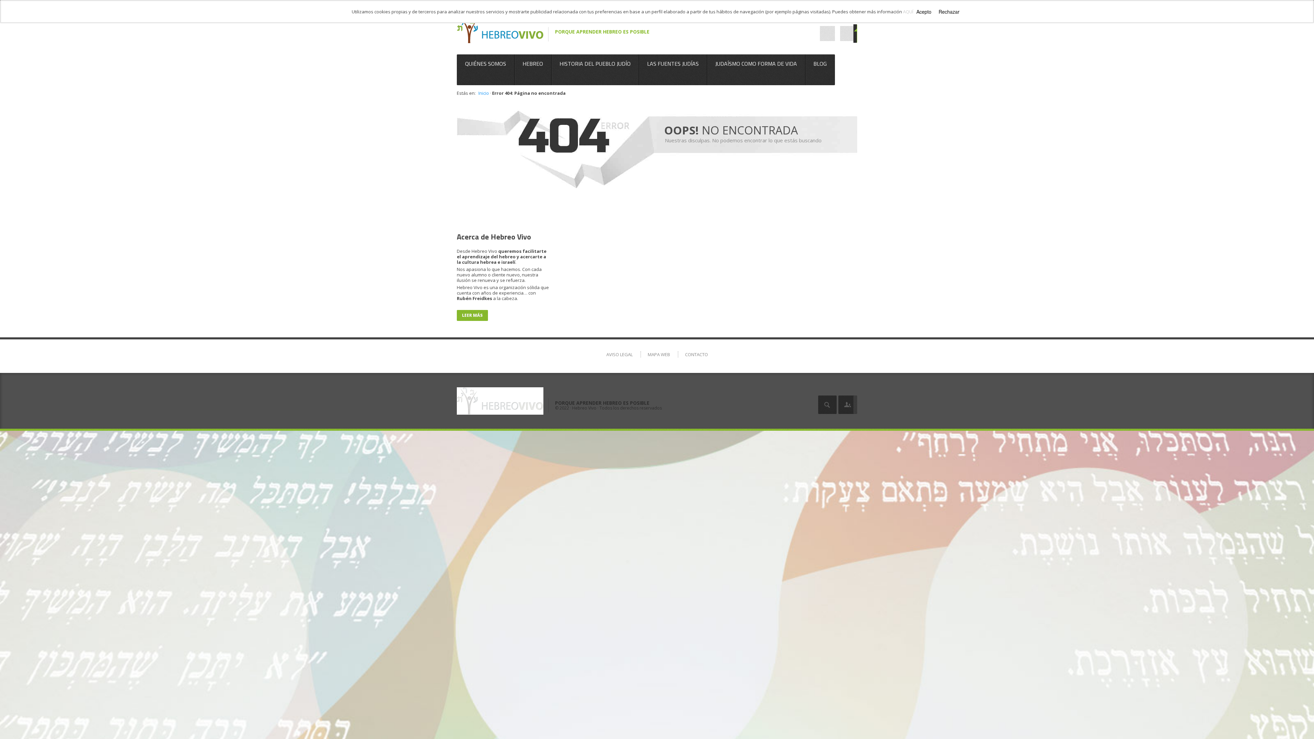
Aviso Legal (619, 354)
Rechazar (949, 11)
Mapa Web (659, 354)
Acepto (923, 11)
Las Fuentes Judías (673, 64)
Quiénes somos (485, 64)
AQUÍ (908, 12)
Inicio (483, 93)
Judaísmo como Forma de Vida (756, 64)
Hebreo (533, 64)
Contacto (696, 354)
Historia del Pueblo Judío (595, 64)
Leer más (472, 315)
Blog (820, 64)
